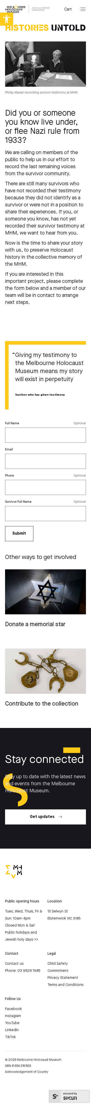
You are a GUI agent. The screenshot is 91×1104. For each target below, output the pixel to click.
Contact (11, 954)
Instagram (13, 1016)
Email (9, 449)
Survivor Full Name (18, 502)
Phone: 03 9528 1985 (22, 971)
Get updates (42, 816)
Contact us (14, 964)
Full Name (12, 423)
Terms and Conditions (65, 985)
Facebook (13, 1009)
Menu (83, 9)
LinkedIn (12, 1030)
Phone (9, 476)
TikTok (10, 1037)
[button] (6, 19)
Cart (68, 9)
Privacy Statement (63, 978)
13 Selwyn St (58, 911)
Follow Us (13, 999)
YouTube (12, 1023)
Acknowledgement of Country (26, 1072)
